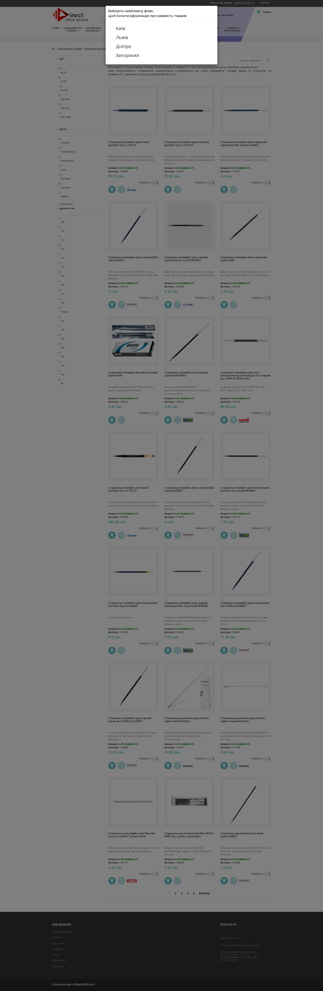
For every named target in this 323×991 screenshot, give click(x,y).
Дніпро (123, 46)
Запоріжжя (127, 55)
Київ (120, 28)
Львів (122, 37)
